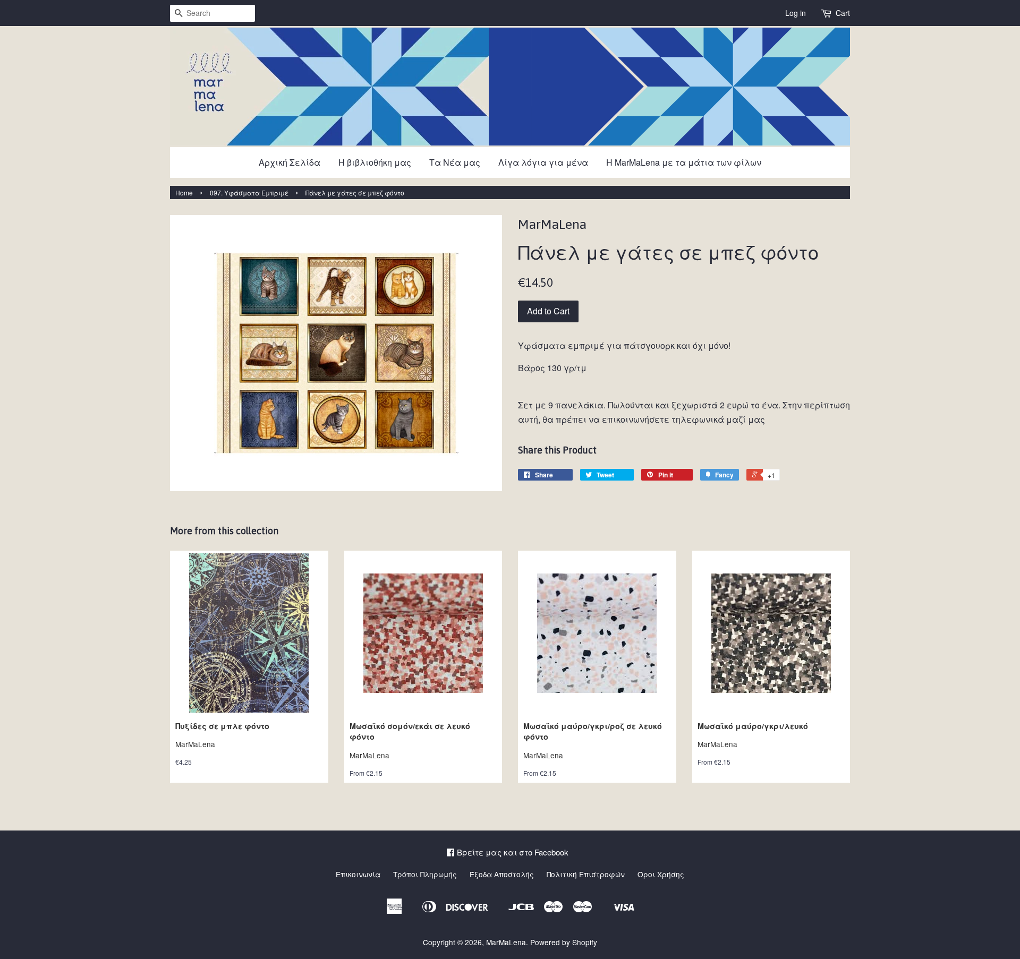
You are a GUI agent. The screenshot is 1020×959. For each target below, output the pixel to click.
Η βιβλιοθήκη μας (374, 162)
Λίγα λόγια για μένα (543, 162)
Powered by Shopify (563, 942)
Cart (843, 12)
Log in (795, 12)
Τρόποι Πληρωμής (425, 874)
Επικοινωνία (358, 874)
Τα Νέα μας (454, 162)
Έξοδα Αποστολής (502, 874)
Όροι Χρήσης (661, 874)
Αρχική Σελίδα (289, 162)
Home (184, 192)
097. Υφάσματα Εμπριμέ (249, 192)
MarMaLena (506, 942)
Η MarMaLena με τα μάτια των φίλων (683, 162)
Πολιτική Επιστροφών (586, 874)
